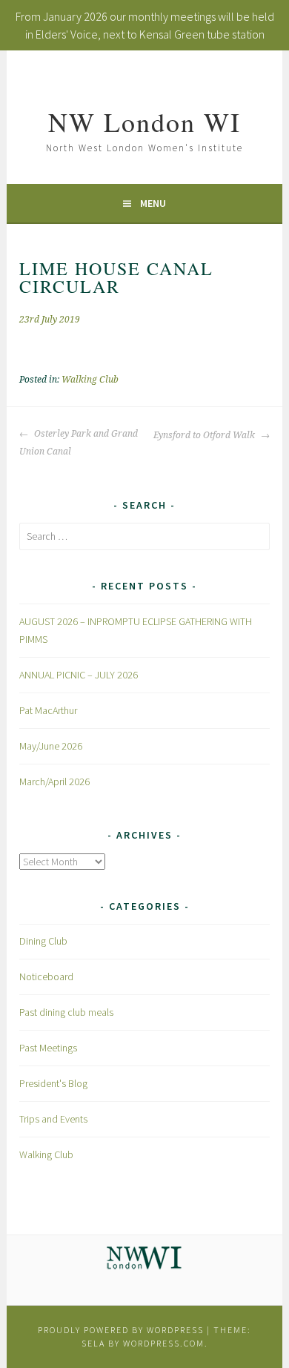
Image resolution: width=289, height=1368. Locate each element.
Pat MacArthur (48, 710)
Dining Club (43, 941)
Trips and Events (53, 1119)
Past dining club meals (66, 1012)
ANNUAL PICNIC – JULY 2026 (78, 674)
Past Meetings (48, 1047)
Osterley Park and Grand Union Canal (78, 443)
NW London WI (144, 121)
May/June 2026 (50, 746)
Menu (153, 203)
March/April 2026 (54, 781)
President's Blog (53, 1083)
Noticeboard (46, 976)
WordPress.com (164, 1343)
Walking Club (90, 379)
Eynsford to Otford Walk (205, 435)
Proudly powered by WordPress (121, 1329)
